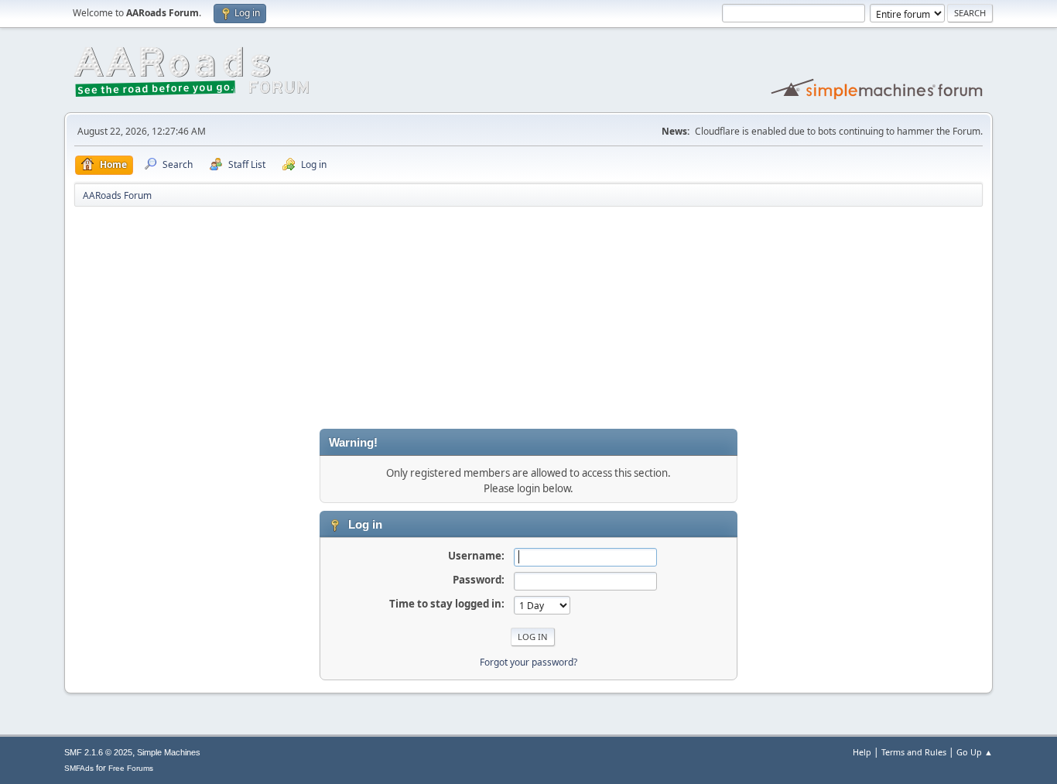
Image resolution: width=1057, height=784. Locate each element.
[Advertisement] (528, 320)
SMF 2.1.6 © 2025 (98, 752)
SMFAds (79, 768)
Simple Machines (168, 752)
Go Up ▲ (974, 752)
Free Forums (130, 768)
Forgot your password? (528, 662)
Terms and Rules (913, 752)
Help (862, 752)
